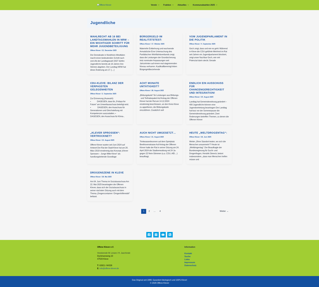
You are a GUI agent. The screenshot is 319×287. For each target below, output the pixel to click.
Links (187, 259)
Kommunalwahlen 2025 (204, 5)
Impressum (189, 262)
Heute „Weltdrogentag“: (208, 132)
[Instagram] (156, 234)
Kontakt (188, 253)
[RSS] (170, 234)
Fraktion (167, 5)
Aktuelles (182, 5)
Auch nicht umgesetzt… (158, 132)
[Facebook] (149, 234)
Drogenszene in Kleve (107, 172)
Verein (154, 5)
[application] (158, 5)
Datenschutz (190, 265)
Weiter (224, 211)
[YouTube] (163, 234)
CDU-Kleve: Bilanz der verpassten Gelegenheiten (106, 86)
